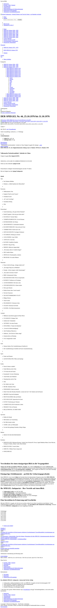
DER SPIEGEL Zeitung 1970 (14, 68)
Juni (10, 84)
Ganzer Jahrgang (8, 102)
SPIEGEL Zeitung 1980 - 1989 (11, 98)
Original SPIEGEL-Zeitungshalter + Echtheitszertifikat (13, 539)
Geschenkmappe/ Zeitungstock (11, 104)
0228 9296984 (4, 556)
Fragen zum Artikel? (8, 525)
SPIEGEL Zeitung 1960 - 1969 (11, 65)
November (12, 91)
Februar (11, 79)
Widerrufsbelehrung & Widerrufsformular (13, 9)
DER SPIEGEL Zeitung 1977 (14, 94)
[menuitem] (30, 3)
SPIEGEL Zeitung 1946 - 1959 (11, 64)
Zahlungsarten (7, 7)
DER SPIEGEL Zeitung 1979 (14, 96)
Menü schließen (7, 59)
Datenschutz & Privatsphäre (10, 10)
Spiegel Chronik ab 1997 (9, 103)
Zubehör (3, 528)
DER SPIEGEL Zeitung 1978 (14, 95)
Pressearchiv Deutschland (10, 106)
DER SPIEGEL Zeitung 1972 (14, 71)
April (11, 81)
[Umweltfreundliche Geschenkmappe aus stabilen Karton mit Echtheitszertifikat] (18, 532)
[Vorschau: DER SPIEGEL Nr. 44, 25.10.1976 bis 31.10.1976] (16, 120)
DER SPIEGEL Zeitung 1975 (14, 75)
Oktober (11, 90)
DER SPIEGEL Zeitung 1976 (14, 76)
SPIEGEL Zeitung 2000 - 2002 (11, 100)
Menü (5, 17)
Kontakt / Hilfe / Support (9, 5)
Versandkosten (7, 6)
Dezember (12, 92)
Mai (10, 83)
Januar (11, 77)
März (11, 80)
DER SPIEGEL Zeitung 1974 (14, 73)
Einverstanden (4, 606)
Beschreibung (4, 142)
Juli (10, 85)
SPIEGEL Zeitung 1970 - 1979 (11, 67)
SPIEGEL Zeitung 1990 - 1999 (11, 99)
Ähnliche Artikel (4, 541)
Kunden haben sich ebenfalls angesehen (10, 548)
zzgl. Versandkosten (11, 129)
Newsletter (6, 574)
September (12, 88)
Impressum (6, 3)
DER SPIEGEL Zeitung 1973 (14, 72)
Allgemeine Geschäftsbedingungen (12, 11)
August (11, 87)
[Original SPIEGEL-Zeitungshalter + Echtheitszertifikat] (28, 537)
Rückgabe (6, 565)
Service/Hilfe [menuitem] (12, 6)
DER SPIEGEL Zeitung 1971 (14, 69)
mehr (40, 145)
